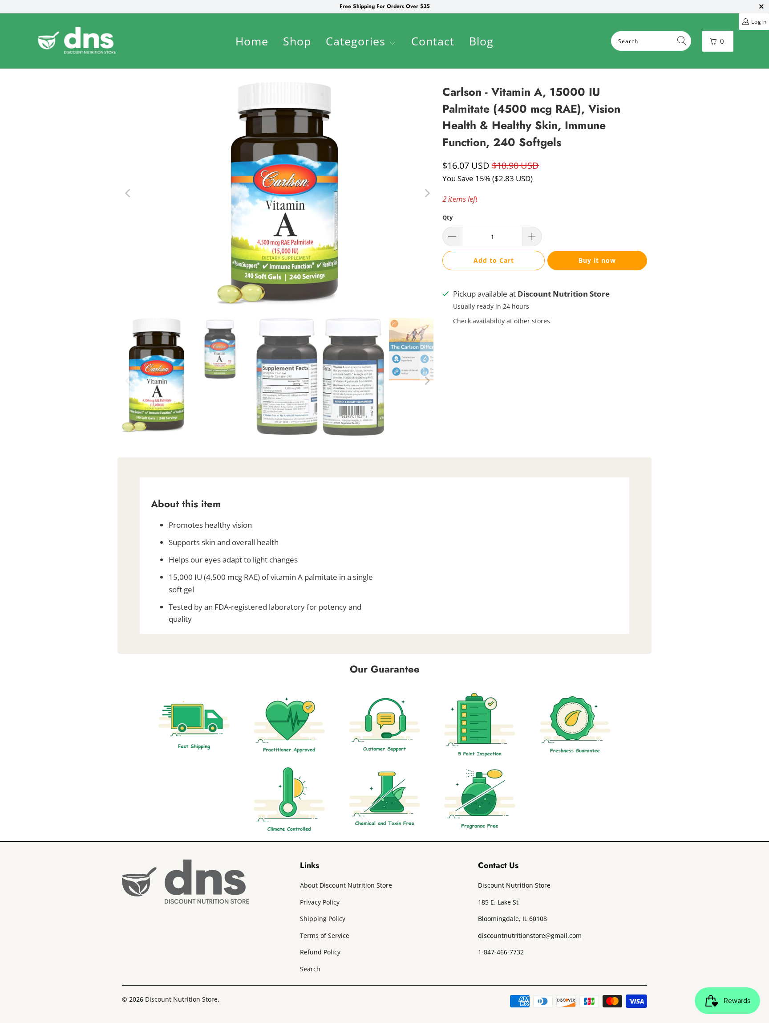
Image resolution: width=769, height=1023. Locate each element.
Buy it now (597, 260)
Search (310, 969)
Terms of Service (324, 935)
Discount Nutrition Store (181, 999)
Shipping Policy (322, 918)
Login (759, 21)
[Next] (427, 193)
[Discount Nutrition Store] (77, 40)
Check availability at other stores (501, 321)
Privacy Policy (320, 902)
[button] (361, 42)
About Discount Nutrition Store (346, 885)
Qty (447, 217)
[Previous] (128, 193)
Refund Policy (320, 952)
